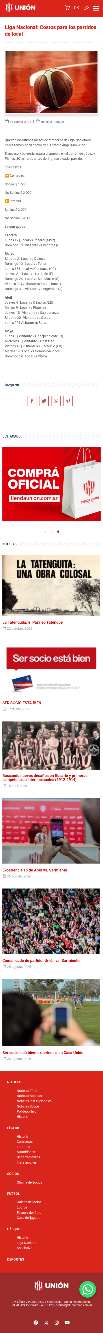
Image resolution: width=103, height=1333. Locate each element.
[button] (86, 8)
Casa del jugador (29, 1218)
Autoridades (26, 1152)
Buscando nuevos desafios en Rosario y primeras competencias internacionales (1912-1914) (44, 778)
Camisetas (25, 1142)
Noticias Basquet (29, 1096)
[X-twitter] (46, 1322)
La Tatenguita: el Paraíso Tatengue (32, 622)
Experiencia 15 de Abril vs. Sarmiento (34, 870)
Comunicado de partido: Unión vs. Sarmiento (41, 961)
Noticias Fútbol (28, 1091)
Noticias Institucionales (34, 1101)
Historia (23, 1117)
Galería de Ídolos (29, 1202)
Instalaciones (27, 1163)
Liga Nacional (27, 1243)
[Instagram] (56, 1322)
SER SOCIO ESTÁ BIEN (21, 703)
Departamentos (28, 1157)
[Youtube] (67, 1322)
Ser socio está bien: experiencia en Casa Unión (42, 1053)
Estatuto (23, 1147)
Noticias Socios (28, 1106)
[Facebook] (35, 1322)
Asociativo (24, 1248)
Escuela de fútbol (29, 1213)
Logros (22, 1207)
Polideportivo (26, 1111)
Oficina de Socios (29, 1182)
